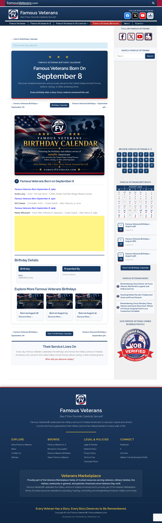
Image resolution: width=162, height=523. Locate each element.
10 (119, 201)
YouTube (124, 453)
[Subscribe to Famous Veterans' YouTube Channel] (140, 40)
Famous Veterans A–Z (41, 23)
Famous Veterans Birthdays (106, 23)
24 (119, 210)
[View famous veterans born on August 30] (88, 301)
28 (124, 192)
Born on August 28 (29, 313)
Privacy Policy (90, 453)
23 (151, 206)
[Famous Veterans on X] (135, 16)
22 (146, 206)
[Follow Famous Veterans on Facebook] (122, 40)
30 (135, 192)
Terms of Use (89, 457)
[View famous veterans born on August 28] (30, 301)
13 (135, 201)
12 (130, 201)
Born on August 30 (88, 313)
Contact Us (16, 453)
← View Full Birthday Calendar (24, 39)
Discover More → (26, 317)
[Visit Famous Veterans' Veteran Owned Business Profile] (148, 40)
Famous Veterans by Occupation (71, 23)
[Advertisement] (59, 233)
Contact (139, 23)
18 (124, 206)
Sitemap (14, 457)
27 (119, 192)
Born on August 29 (58, 313)
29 (130, 192)
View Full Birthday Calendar (59, 334)
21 (141, 206)
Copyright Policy (91, 461)
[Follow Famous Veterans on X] (131, 40)
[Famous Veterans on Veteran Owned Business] (150, 16)
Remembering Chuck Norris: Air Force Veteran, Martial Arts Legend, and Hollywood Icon (136, 286)
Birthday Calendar (59, 105)
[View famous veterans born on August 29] (59, 301)
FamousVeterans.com (22, 3)
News (13, 449)
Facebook (124, 445)
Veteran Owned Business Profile (133, 457)
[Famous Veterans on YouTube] (142, 16)
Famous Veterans (17, 23)
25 (124, 210)
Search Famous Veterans (58, 457)
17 (119, 206)
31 (141, 192)
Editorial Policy (90, 449)
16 (151, 201)
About (127, 23)
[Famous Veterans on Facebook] (127, 16)
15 (146, 201)
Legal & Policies (90, 445)
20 (135, 206)
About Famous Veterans (21, 445)
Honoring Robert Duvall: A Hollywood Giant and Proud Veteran (136, 296)
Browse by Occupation (57, 449)
